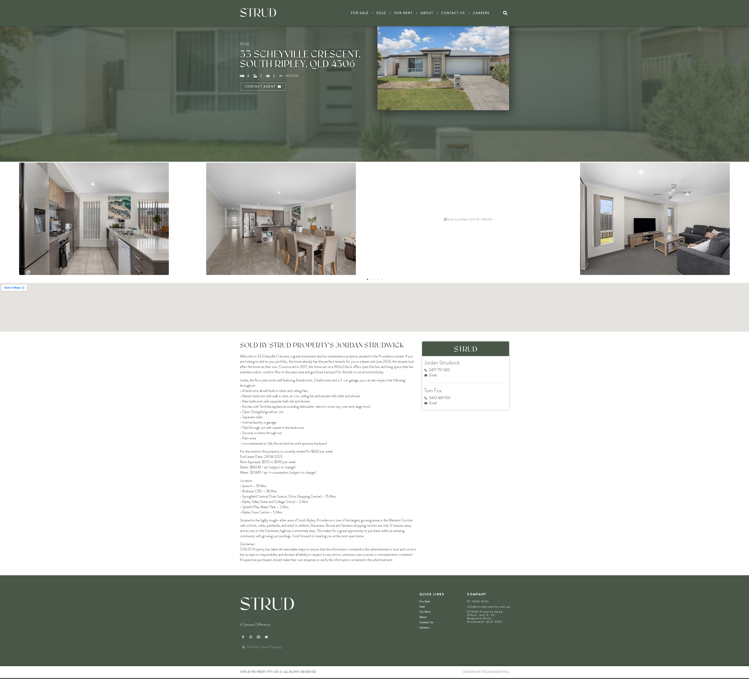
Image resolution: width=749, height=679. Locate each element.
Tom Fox (433, 390)
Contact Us (453, 13)
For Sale (359, 13)
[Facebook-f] (243, 637)
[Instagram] (251, 637)
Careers (481, 13)
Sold (381, 13)
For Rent (403, 13)
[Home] (266, 637)
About (427, 13)
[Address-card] (258, 637)
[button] (505, 13)
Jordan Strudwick (442, 363)
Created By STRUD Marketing (485, 672)
